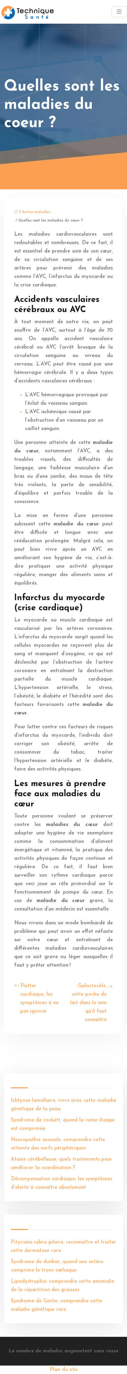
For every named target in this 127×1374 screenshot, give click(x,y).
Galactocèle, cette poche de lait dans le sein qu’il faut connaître (88, 1003)
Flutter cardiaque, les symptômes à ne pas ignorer (39, 999)
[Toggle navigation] (119, 12)
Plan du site (64, 1369)
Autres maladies (36, 212)
